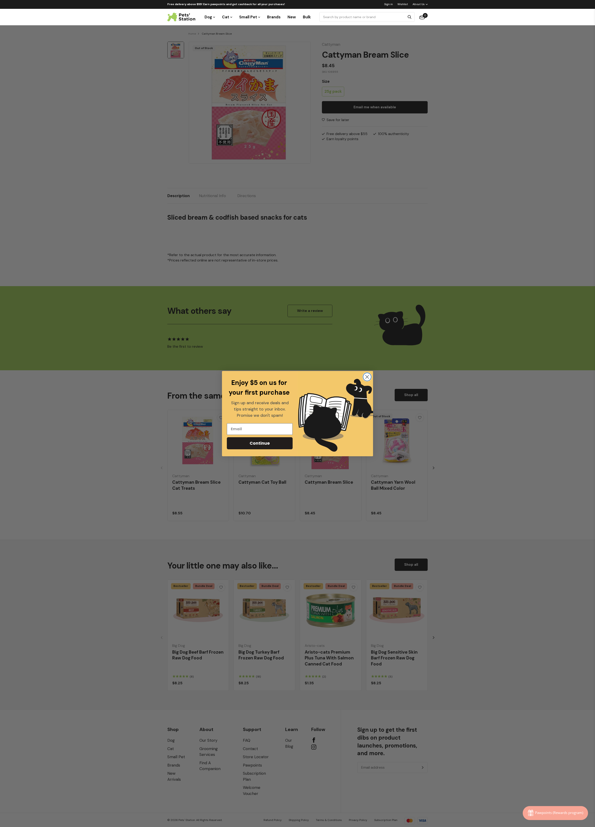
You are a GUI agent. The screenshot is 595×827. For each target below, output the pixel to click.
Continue (260, 443)
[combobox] (363, 17)
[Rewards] (555, 813)
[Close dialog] (367, 377)
